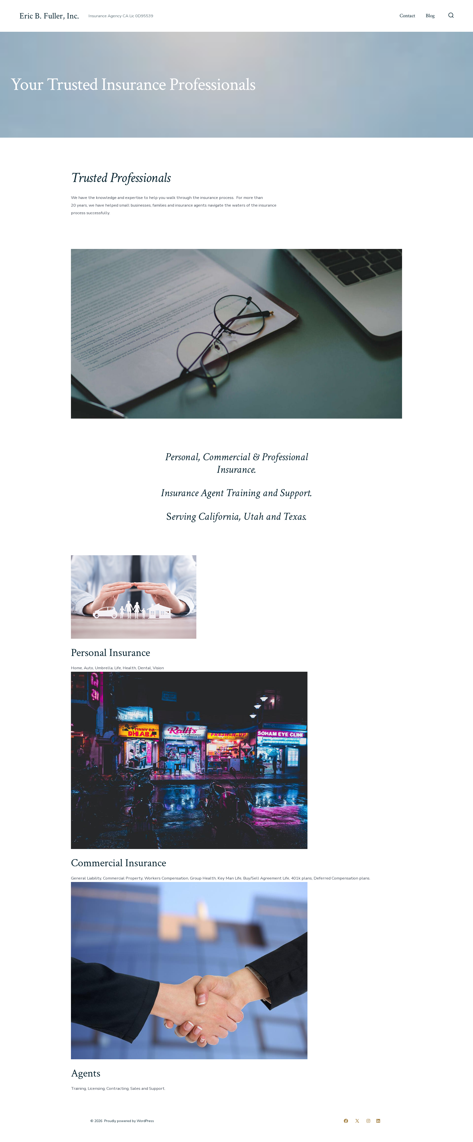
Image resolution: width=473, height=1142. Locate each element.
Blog (430, 15)
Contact (407, 15)
